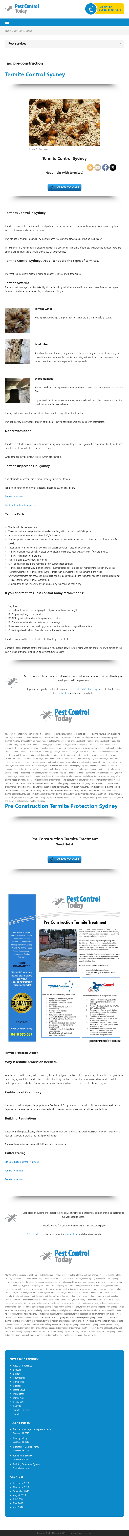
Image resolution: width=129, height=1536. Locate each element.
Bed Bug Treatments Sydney (26, 1464)
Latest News (22, 734)
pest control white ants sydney (35, 744)
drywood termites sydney (31, 741)
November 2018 (21, 1487)
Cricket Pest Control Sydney (26, 1446)
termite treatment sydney (85, 1328)
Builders (22, 1275)
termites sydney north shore (74, 797)
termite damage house (54, 765)
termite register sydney (59, 787)
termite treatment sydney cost (17, 794)
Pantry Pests (18, 1397)
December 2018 (21, 1483)
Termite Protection (36, 734)
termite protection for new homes (57, 1321)
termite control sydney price (68, 1303)
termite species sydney (35, 790)
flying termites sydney (51, 741)
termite (16, 751)
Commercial (19, 1381)
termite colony (79, 1299)
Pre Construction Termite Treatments (22, 1161)
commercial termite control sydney (78, 737)
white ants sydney (37, 801)
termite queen (43, 787)
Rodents (17, 1406)
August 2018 (19, 1495)
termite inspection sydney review (18, 780)
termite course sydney (21, 765)
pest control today (72, 1285)
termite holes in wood (86, 772)
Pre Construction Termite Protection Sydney (61, 806)
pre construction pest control (80, 744)
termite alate (25, 751)
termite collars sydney (85, 758)
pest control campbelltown (66, 1282)
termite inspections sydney (43, 780)
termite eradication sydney (53, 769)
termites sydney (56, 797)
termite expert (70, 769)
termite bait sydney (42, 755)
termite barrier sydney (75, 1296)
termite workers (62, 794)
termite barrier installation (75, 755)
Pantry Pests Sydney (22, 1455)
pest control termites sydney (52, 1285)
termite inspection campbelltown (79, 776)
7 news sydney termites (63, 734)
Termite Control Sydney (35, 74)
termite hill (71, 772)
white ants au (57, 1335)
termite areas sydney (67, 751)
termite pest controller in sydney (29, 783)
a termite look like (82, 734)
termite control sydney (36, 762)
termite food (47, 772)
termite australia (84, 751)
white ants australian (20, 801)
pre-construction (11, 748)
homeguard (49, 1282)
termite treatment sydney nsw (43, 794)
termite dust (19, 769)
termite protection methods (83, 1321)
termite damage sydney (74, 765)
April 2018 (18, 1507)
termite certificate (34, 758)
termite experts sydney (20, 1310)
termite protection (34, 1321)
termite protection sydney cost (23, 787)
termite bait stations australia (21, 755)
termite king (77, 780)
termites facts (83, 794)
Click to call (32, 1234)
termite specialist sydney (15, 790)
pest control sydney (68, 741)
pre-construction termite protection (33, 748)
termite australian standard (76, 1292)
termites (73, 794)
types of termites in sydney (40, 1335)
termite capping (19, 758)
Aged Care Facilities (22, 1365)
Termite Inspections (14, 496)
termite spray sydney (54, 790)
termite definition (72, 1306)
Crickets (17, 1385)
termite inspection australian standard (49, 776)
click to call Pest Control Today (83, 689)
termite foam (36, 772)
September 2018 (21, 1491)
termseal (25, 1335)
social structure (84, 748)
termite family (36, 1310)
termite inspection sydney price (30, 1317)
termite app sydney (50, 751)
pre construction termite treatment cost (42, 1289)
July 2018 (18, 1499)
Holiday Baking (20, 1438)
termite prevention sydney (79, 783)
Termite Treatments (14, 1170)
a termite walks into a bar (52, 737)
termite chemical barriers (52, 758)
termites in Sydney (22, 797)
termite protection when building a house (41, 1324)
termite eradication (33, 769)
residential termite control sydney (63, 748)
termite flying (24, 772)
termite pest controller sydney (56, 783)
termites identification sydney (55, 1331)
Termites (47, 734)
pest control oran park (14, 1285)
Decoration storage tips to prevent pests (32, 1429)
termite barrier (57, 755)
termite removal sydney (79, 787)
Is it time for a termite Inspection (20, 505)
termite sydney (68, 1328)
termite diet (85, 1306)
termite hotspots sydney (27, 1314)
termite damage (37, 765)
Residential (18, 1402)
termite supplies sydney (73, 790)
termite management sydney (83, 1317)
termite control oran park (15, 762)
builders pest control (72, 1278)
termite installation (63, 780)
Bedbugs (17, 1369)
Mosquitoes (18, 1393)
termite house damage (47, 1314)
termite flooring (11, 772)
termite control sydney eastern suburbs (62, 762)
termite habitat (59, 772)
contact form (64, 693)
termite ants (37, 751)
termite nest (10, 783)
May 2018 (18, 1503)
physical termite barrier (57, 744)
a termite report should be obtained (26, 737)
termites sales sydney (40, 797)
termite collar (69, 758)
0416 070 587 (110, 10)
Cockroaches (19, 1377)
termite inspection (25, 776)
